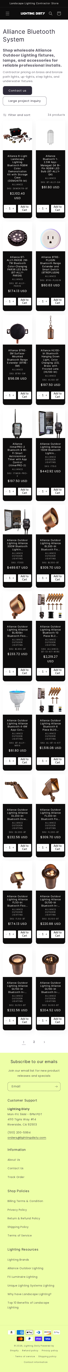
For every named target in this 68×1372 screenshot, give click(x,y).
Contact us (17, 91)
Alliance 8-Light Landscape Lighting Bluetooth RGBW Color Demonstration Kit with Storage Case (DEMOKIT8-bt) (17, 168)
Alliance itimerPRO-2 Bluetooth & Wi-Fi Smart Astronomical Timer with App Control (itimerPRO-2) (17, 454)
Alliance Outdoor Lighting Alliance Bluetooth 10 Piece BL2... (50, 631)
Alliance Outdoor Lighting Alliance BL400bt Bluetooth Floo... (17, 631)
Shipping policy (47, 1356)
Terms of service (25, 1356)
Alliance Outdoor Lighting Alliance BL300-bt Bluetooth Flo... (50, 545)
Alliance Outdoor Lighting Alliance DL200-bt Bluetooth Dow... (17, 814)
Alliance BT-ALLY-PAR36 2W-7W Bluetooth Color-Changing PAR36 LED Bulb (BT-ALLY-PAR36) (17, 266)
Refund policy (30, 1350)
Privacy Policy (17, 1210)
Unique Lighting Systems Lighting (31, 1285)
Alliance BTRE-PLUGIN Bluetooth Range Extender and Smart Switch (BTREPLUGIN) (50, 265)
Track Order (16, 1177)
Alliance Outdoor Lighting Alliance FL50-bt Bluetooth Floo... (17, 901)
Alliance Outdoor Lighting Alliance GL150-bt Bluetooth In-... (17, 987)
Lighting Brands (18, 1260)
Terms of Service (20, 1235)
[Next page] (44, 1042)
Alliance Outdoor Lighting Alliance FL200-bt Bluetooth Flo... (50, 814)
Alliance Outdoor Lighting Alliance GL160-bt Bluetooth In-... (50, 987)
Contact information (36, 1362)
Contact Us (16, 1168)
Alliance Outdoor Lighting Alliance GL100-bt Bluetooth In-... (50, 901)
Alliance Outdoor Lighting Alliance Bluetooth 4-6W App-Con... (17, 725)
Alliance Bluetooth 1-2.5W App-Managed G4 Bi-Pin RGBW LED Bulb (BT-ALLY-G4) (51, 165)
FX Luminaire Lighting (23, 1277)
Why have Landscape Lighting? (30, 1294)
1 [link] (23, 1042)
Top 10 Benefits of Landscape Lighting (28, 1305)
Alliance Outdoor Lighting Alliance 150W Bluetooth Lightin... (50, 448)
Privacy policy (50, 1350)
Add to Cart (25, 208)
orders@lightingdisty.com (27, 1138)
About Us (14, 1160)
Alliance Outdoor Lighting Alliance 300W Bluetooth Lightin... (17, 545)
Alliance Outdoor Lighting (25, 1268)
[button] (7, 13)
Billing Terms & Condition (25, 1201)
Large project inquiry (24, 101)
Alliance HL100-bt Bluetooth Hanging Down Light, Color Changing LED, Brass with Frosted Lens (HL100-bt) (50, 361)
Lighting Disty (32, 1345)
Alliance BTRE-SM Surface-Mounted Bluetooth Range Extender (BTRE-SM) (17, 358)
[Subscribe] (56, 1086)
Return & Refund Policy (24, 1218)
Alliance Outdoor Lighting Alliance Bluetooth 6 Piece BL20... (50, 725)
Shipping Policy (18, 1227)
